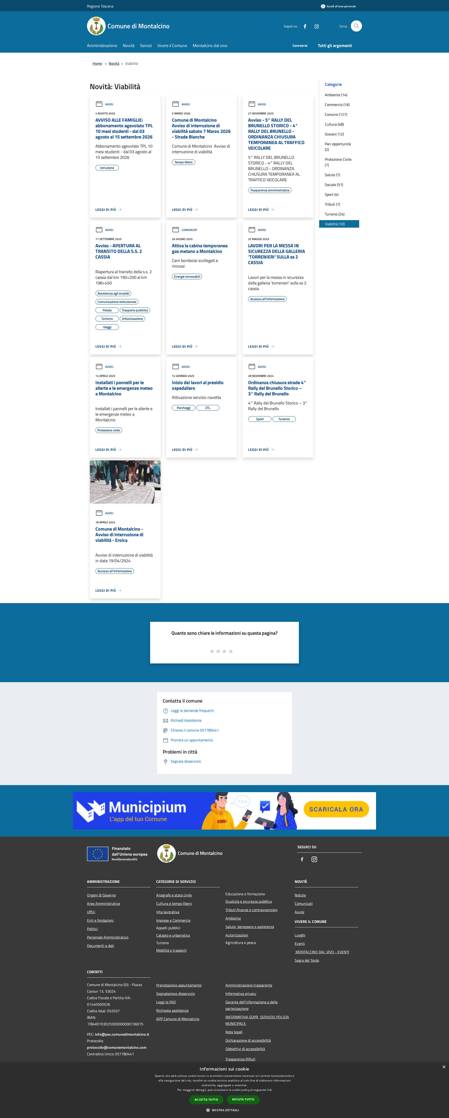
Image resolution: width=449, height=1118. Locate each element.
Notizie (300, 895)
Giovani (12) (334, 134)
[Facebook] (303, 26)
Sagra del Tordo (307, 960)
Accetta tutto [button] (206, 1100)
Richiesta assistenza (172, 1010)
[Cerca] (356, 26)
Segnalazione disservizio (175, 993)
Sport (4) (331, 194)
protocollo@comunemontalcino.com (116, 1047)
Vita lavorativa (167, 912)
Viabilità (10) (335, 224)
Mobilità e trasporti (171, 950)
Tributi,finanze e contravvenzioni (251, 910)
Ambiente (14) (336, 95)
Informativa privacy (240, 993)
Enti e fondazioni (100, 920)
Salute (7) (332, 175)
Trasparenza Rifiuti (240, 1059)
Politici (92, 929)
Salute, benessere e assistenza (249, 926)
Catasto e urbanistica (173, 935)
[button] (224, 1110)
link (269, 1090)
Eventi (300, 943)
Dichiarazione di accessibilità (248, 1040)
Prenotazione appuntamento (179, 985)
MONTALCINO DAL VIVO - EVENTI (322, 952)
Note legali (234, 1032)
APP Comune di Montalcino (177, 1019)
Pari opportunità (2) (338, 146)
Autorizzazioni (236, 935)
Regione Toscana (100, 6)
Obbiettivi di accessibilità (245, 1049)
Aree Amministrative (103, 903)
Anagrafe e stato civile (174, 895)
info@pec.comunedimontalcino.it (122, 1034)
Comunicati (189, 230)
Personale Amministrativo (107, 937)
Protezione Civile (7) (338, 162)
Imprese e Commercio (173, 920)
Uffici (91, 912)
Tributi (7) (332, 204)
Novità (114, 63)
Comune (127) (336, 114)
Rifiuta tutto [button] (243, 1099)
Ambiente (233, 918)
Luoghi (300, 935)
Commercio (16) (337, 104)
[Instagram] (314, 26)
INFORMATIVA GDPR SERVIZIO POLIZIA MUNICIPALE (257, 1020)
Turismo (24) (334, 214)
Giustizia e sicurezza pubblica (248, 901)
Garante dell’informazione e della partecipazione (251, 1005)
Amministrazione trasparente (248, 985)
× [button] (443, 1067)
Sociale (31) (334, 184)
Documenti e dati (100, 945)
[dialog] (224, 1090)
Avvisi (109, 104)
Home (97, 63)
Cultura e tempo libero (174, 903)
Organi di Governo (101, 895)
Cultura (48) (334, 124)
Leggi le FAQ (166, 1002)
